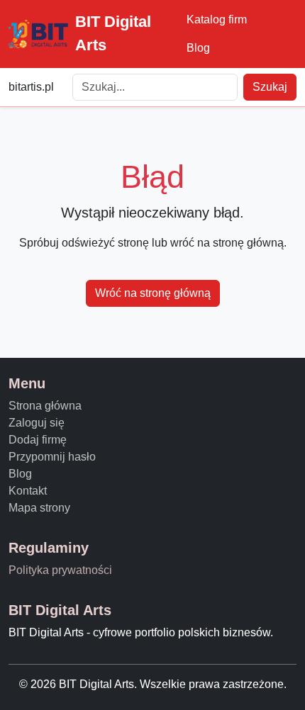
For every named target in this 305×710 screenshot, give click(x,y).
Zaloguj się (37, 423)
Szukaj (270, 87)
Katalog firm (217, 19)
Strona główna (45, 406)
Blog (198, 48)
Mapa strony (39, 508)
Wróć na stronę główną (153, 293)
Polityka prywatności (60, 570)
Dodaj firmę (38, 440)
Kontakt (28, 491)
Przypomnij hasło (52, 457)
